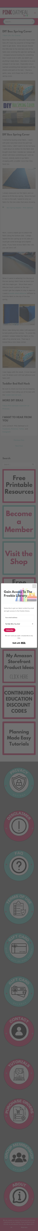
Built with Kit (19, 643)
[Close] (34, 586)
